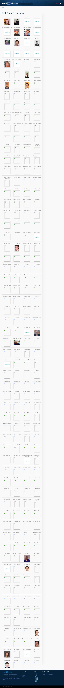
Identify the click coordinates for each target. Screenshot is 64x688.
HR (56, 4)
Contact (23, 677)
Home (3, 7)
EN (58, 4)
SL (60, 4)
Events (23, 676)
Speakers (23, 675)
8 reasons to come (25, 674)
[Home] (10, 4)
